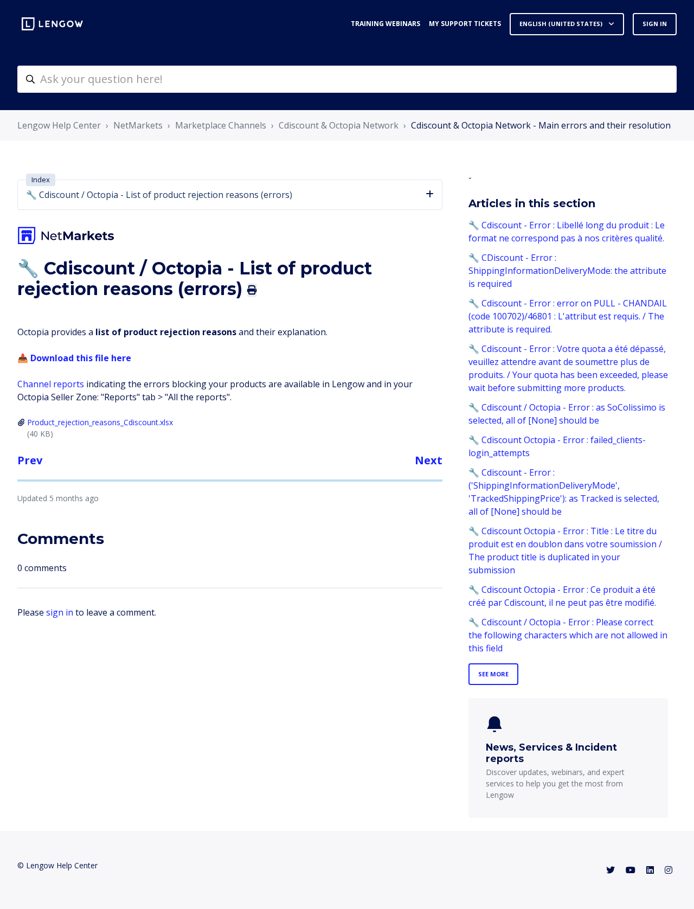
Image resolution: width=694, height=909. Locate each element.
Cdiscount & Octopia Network (339, 125)
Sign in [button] (654, 24)
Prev (29, 460)
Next (428, 460)
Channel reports (50, 384)
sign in (59, 612)
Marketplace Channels (220, 125)
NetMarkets (138, 125)
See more (493, 674)
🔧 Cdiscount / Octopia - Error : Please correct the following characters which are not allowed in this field (567, 635)
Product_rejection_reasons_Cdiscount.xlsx (100, 422)
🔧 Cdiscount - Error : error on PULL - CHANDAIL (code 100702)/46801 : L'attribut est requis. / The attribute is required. (567, 316)
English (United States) (561, 24)
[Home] (52, 24)
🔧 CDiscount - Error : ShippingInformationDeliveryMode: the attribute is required (567, 271)
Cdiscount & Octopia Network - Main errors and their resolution (541, 125)
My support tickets (465, 23)
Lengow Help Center (59, 125)
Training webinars (385, 23)
